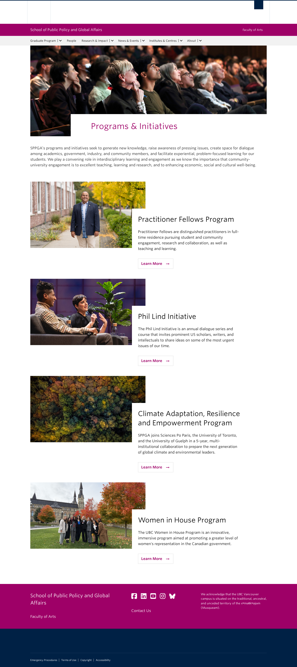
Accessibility (103, 660)
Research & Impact (95, 40)
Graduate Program (43, 40)
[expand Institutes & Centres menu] (181, 41)
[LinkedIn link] (145, 597)
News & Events (128, 40)
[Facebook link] (135, 597)
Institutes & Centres (163, 40)
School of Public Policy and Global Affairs (66, 30)
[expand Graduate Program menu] (60, 41)
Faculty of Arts (253, 29)
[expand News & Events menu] (143, 41)
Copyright (86, 660)
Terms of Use (68, 660)
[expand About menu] (200, 41)
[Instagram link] (164, 597)
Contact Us (141, 611)
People (71, 40)
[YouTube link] (154, 597)
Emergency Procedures (43, 660)
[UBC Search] (258, 5)
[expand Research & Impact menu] (112, 41)
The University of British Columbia (39, 12)
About (191, 40)
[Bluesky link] (173, 597)
